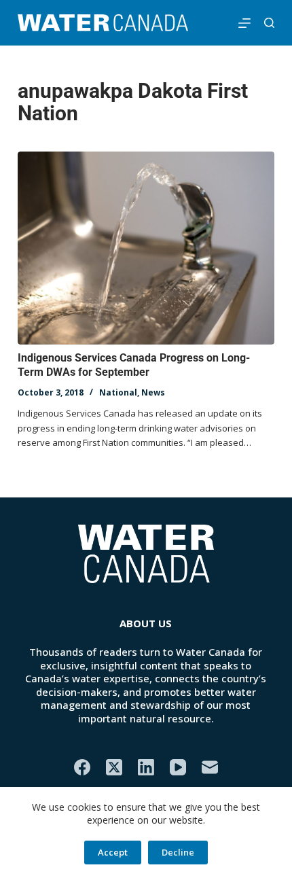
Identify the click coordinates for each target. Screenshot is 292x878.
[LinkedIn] (146, 767)
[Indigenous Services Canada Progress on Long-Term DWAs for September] (146, 248)
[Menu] (244, 23)
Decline (178, 852)
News (153, 392)
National (118, 392)
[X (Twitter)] (114, 767)
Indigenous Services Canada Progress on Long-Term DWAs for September (134, 365)
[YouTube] (178, 767)
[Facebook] (82, 767)
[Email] (210, 767)
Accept (113, 852)
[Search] (269, 23)
